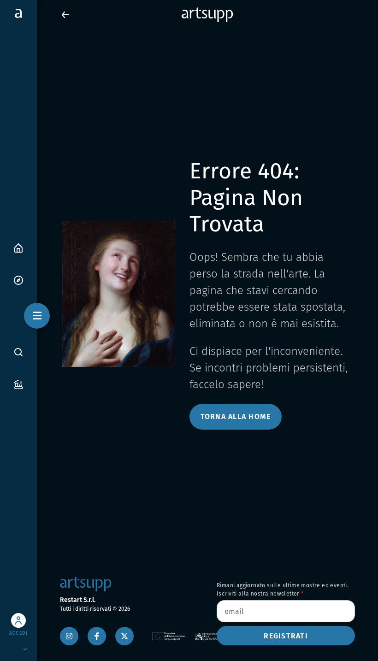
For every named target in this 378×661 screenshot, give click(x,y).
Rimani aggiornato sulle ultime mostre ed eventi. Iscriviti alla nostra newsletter (282, 589)
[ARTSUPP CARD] (18, 383)
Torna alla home (236, 416)
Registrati (286, 635)
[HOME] (18, 247)
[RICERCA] (18, 351)
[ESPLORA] (18, 279)
